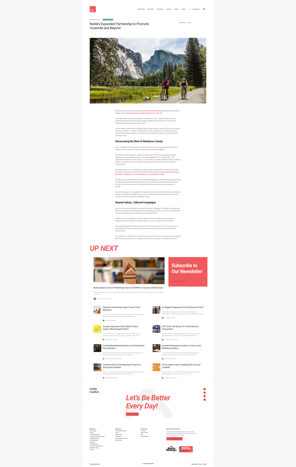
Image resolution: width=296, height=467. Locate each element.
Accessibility (194, 464)
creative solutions (158, 149)
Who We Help (141, 9)
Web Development (94, 444)
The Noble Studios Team (120, 430)
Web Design (92, 442)
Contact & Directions (95, 464)
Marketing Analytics (94, 447)
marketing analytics (158, 174)
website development (140, 174)
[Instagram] (204, 389)
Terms (200, 464)
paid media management (123, 174)
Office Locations (118, 434)
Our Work (168, 9)
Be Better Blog (118, 440)
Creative (91, 432)
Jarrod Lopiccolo (149, 157)
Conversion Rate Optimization (96, 446)
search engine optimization (169, 172)
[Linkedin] (204, 396)
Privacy (204, 464)
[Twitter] (204, 392)
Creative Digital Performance (121, 438)
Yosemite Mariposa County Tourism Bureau (141, 113)
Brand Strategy (93, 430)
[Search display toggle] (204, 9)
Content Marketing (94, 440)
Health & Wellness (145, 436)
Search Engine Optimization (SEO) (97, 436)
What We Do (151, 9)
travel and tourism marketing (151, 111)
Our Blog (176, 9)
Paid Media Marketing (94, 434)
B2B (142, 434)
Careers (183, 9)
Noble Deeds (118, 436)
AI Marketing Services (94, 438)
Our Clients (143, 430)
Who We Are (160, 9)
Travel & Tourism (144, 432)
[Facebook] (204, 400)
